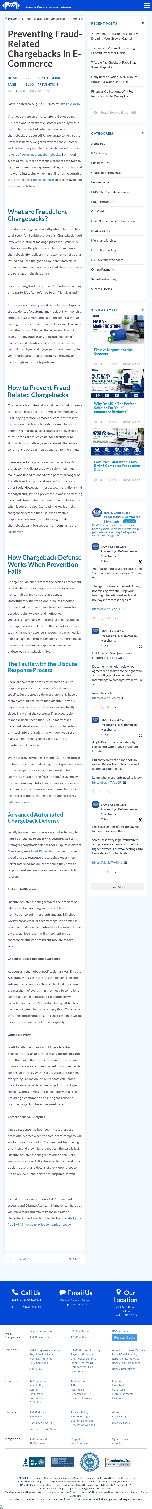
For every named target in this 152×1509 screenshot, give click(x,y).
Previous (19, 1258)
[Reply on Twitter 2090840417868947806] (94, 708)
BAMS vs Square (122, 1330)
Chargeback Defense (83, 1358)
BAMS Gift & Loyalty (124, 1354)
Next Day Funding (103, 250)
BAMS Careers (121, 1422)
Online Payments (103, 269)
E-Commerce (100, 182)
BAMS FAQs (119, 1416)
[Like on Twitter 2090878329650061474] (110, 619)
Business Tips (100, 163)
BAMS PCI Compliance (126, 1362)
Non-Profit (118, 1385)
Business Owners (81, 1397)
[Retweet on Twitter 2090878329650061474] (102, 619)
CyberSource (120, 1439)
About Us (118, 1412)
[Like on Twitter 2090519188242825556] (110, 872)
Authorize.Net (38, 1439)
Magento (76, 1439)
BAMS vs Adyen (39, 1337)
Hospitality (36, 1385)
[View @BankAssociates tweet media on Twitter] (124, 608)
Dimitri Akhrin (69, 104)
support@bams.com (76, 1304)
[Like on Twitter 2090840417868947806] (110, 708)
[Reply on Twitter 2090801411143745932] (94, 792)
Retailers (117, 1381)
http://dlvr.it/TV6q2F (106, 609)
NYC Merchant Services (107, 260)
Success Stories (101, 289)
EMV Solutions (38, 1362)
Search (95, 112)
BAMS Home (37, 1412)
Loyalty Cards (100, 230)
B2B (73, 1385)
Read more (132, 363)
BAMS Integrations (123, 1368)
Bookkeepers (37, 1397)
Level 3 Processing (82, 1362)
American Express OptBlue (128, 1350)
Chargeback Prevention (107, 172)
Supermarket (78, 1393)
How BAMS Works (40, 1422)
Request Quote (124, 1337)
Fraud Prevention (103, 201)
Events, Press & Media (42, 1429)
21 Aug (104, 561)
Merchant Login (80, 1416)
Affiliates (35, 1402)
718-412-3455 (32, 1307)
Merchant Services (103, 240)
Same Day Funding (104, 279)
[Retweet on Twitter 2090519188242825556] (102, 872)
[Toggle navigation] (147, 5)
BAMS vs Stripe (80, 1330)
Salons (33, 1389)
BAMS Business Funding (85, 1350)
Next (74, 1258)
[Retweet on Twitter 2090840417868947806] (102, 708)
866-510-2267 (32, 1300)
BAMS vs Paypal (80, 1337)
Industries (12, 1381)
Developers (119, 1397)
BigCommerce (38, 1443)
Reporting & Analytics (125, 1358)
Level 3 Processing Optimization (113, 221)
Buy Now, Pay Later (41, 1354)
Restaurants (78, 1381)
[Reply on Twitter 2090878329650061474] (94, 619)
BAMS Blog (99, 153)
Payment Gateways (82, 1354)
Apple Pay (98, 143)
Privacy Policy (79, 1412)
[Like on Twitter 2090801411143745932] (110, 792)
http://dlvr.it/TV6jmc (106, 698)
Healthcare (77, 1389)
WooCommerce (80, 1443)
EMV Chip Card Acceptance (110, 192)
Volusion (117, 1443)
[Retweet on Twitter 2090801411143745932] (102, 792)
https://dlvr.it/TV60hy (107, 862)
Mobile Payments (122, 1393)
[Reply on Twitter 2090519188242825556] (94, 872)
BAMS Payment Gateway (44, 1350)
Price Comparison (40, 1330)
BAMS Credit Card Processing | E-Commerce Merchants (119, 551)
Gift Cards (98, 211)
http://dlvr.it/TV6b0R (106, 782)
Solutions (11, 1350)
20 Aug (104, 819)
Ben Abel (19, 91)
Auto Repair (119, 1389)
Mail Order (36, 1393)
